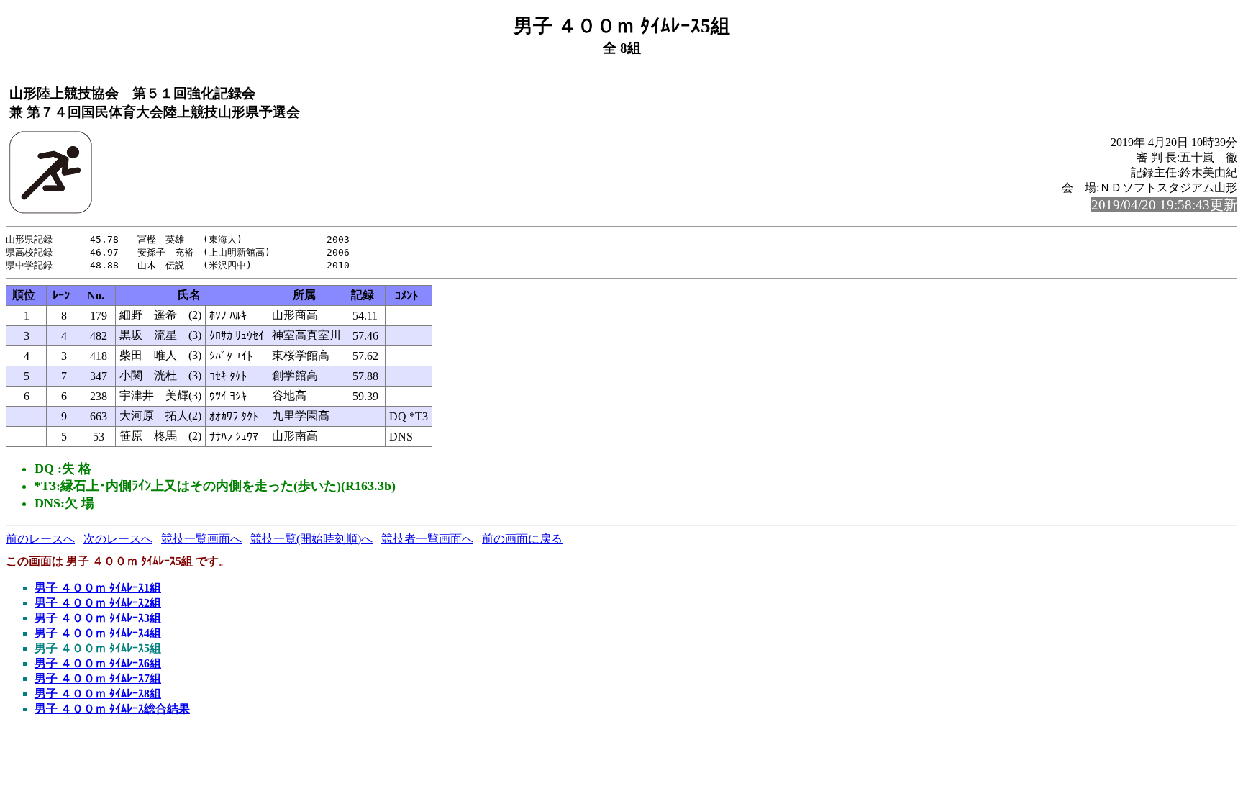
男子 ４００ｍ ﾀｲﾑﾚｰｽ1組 (98, 588)
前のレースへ (40, 539)
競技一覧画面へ (201, 539)
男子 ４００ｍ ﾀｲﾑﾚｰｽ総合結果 (112, 709)
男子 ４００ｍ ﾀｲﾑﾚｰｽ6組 (98, 663)
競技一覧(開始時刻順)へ (311, 539)
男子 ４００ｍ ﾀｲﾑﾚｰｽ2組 (98, 603)
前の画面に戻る (522, 539)
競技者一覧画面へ (427, 539)
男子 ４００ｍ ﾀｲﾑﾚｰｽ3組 (98, 618)
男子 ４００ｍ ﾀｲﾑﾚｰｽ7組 (98, 678)
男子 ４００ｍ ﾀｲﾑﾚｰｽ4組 (98, 633)
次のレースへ (117, 539)
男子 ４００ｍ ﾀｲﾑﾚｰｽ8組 (98, 693)
